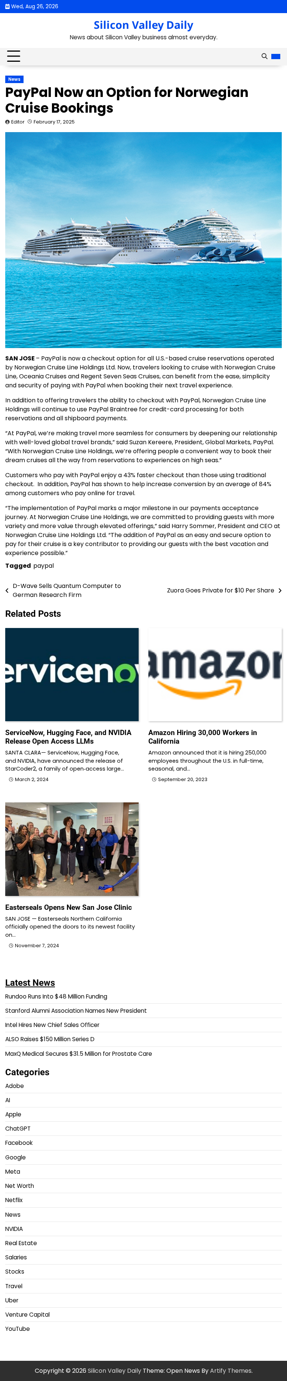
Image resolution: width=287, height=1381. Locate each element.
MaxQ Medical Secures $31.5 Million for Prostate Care (78, 1054)
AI (7, 1100)
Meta (12, 1172)
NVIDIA (14, 1229)
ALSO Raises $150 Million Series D (50, 1039)
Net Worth (19, 1186)
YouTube (17, 1329)
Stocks (14, 1271)
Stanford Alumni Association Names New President (76, 1011)
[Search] (264, 56)
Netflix (13, 1200)
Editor (18, 122)
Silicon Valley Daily (143, 25)
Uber (11, 1300)
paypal (43, 565)
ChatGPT (18, 1128)
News (14, 79)
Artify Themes (230, 1370)
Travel (13, 1286)
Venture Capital (27, 1314)
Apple (13, 1114)
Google (15, 1157)
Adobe (14, 1086)
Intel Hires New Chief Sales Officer (52, 1025)
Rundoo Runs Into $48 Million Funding (56, 996)
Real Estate (21, 1243)
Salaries (16, 1257)
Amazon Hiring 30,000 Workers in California (202, 737)
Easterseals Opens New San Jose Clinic (68, 907)
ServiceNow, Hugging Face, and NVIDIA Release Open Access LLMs (68, 737)
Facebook (19, 1143)
